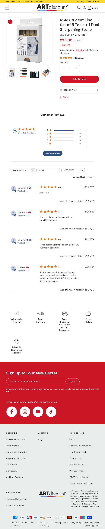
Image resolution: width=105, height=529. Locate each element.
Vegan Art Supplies (16, 458)
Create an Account (16, 439)
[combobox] (48, 170)
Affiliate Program (15, 477)
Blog (40, 439)
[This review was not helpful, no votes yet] (91, 201)
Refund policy (59, 523)
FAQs (72, 439)
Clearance (11, 464)
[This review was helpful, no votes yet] (86, 201)
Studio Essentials (13, 1)
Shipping (80, 50)
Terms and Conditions (81, 483)
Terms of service (91, 523)
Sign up (72, 382)
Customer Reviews (16, 505)
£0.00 (95, 8)
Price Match (12, 445)
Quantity (64, 62)
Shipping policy (92, 526)
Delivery (39, 1)
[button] (6, 7)
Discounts (11, 470)
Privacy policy (75, 523)
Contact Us (28, 1)
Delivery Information (80, 445)
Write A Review (52, 153)
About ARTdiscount (16, 499)
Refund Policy (76, 464)
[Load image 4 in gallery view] (46, 73)
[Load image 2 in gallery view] (23, 73)
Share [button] (66, 97)
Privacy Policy (76, 470)
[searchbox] (20, 170)
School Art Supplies (16, 452)
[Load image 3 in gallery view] (35, 73)
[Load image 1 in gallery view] (12, 73)
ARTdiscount (35, 523)
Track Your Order (78, 452)
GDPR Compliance (79, 477)
